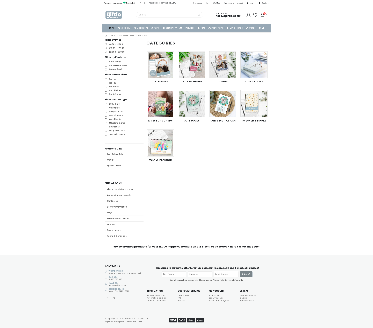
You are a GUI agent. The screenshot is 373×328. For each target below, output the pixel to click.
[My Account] (248, 15)
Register (266, 3)
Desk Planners (116, 115)
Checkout (197, 3)
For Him (112, 83)
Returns (111, 224)
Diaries (223, 81)
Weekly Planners (160, 159)
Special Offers (114, 165)
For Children (115, 90)
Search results (114, 230)
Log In (252, 3)
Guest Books (253, 81)
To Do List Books (254, 120)
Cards (252, 27)
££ (263, 27)
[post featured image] (160, 64)
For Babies (114, 86)
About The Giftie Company (120, 189)
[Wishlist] (255, 15)
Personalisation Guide (118, 218)
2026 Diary (114, 104)
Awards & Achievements (119, 195)
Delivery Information (117, 206)
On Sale (111, 160)
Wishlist (216, 3)
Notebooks (191, 120)
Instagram (114, 297)
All (113, 27)
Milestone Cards (160, 120)
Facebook (108, 297)
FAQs (109, 212)
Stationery (171, 27)
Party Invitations (223, 120)
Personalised (115, 69)
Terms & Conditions (117, 236)
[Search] (199, 14)
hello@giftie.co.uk (117, 285)
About (240, 3)
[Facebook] (140, 3)
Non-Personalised (118, 65)
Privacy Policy (219, 280)
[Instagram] (145, 3)
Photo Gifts (217, 27)
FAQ (180, 297)
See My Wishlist (216, 297)
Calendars (160, 81)
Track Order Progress (219, 300)
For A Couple (115, 94)
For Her (112, 79)
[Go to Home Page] (106, 35)
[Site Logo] (113, 15)
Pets (203, 27)
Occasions (142, 27)
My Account (229, 3)
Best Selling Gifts (115, 154)
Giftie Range (236, 27)
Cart (207, 3)
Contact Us (112, 201)
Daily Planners (192, 81)
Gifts (156, 27)
